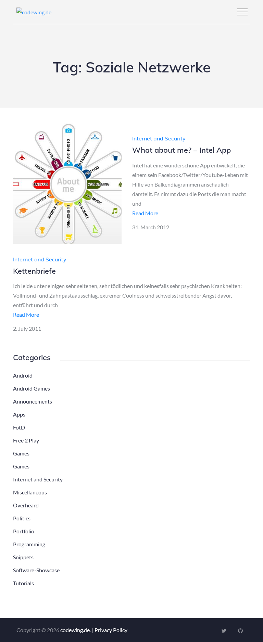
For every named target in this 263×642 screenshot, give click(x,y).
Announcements (32, 401)
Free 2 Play (26, 440)
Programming (29, 544)
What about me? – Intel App (181, 150)
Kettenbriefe (34, 271)
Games (21, 453)
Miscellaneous (30, 492)
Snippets (23, 557)
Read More (145, 213)
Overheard (26, 505)
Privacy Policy (111, 630)
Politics (21, 518)
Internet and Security (159, 138)
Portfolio (23, 531)
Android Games (31, 388)
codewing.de (75, 630)
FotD (19, 427)
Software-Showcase (36, 570)
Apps (19, 414)
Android (23, 375)
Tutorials (23, 583)
